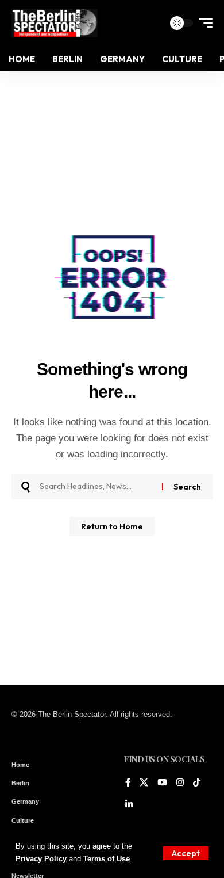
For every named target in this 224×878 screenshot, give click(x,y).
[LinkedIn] (128, 805)
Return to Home (112, 526)
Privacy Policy (41, 859)
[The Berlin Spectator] (54, 23)
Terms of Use (106, 859)
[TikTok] (196, 783)
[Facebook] (127, 783)
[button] (185, 853)
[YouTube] (162, 783)
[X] (144, 783)
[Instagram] (180, 783)
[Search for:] (96, 486)
